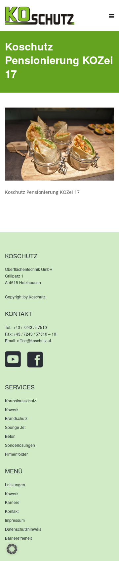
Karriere (12, 502)
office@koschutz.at (34, 340)
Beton (10, 436)
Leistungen (15, 484)
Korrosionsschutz (20, 400)
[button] (12, 549)
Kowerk (12, 409)
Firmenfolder (16, 454)
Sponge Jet (15, 427)
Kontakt (12, 511)
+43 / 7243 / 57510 (30, 327)
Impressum (15, 520)
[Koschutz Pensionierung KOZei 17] (59, 143)
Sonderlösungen (20, 445)
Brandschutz (16, 418)
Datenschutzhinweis (23, 529)
